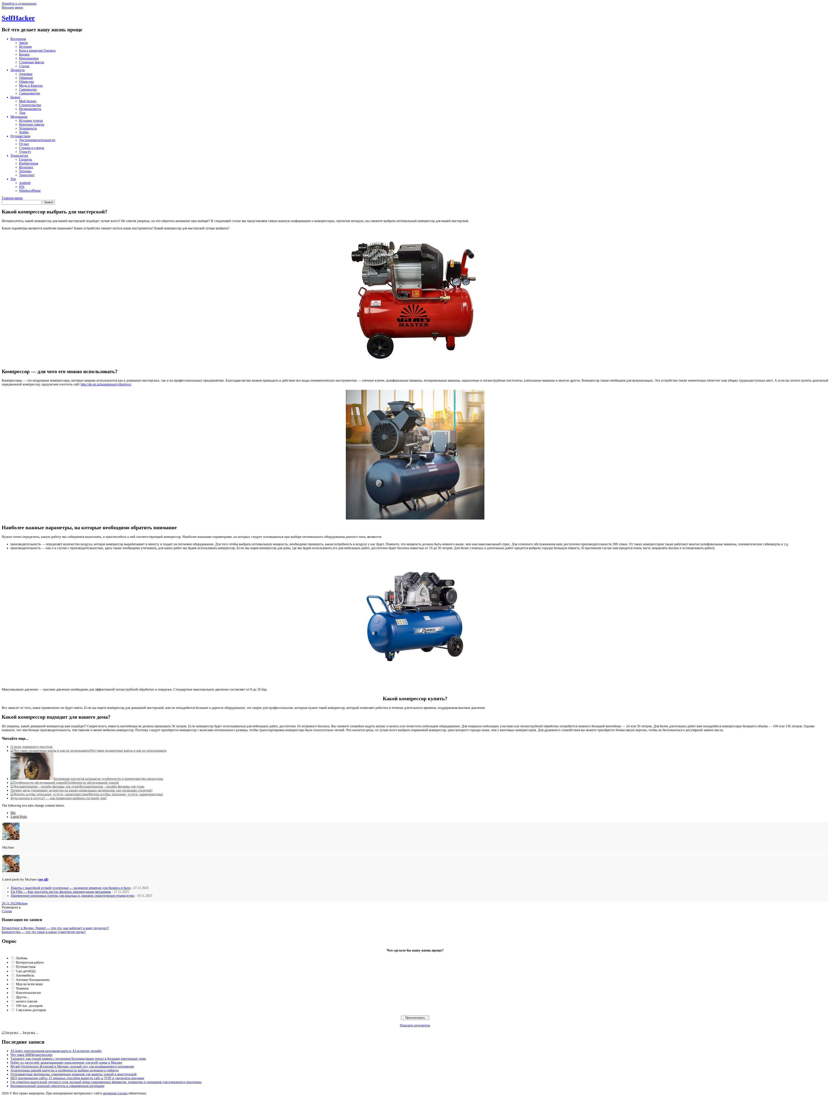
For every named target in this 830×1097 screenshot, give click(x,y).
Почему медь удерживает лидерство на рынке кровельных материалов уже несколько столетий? (82, 790)
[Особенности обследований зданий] (38, 782)
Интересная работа (30, 962)
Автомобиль (25, 975)
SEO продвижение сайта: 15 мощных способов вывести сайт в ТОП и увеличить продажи (77, 1078)
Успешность (28, 128)
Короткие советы (31, 124)
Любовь (21, 958)
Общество (26, 81)
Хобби (24, 132)
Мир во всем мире (29, 984)
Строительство (30, 105)
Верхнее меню (12, 7)
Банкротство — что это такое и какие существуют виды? (44, 932)
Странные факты (31, 62)
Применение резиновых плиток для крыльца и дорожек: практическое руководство (72, 895)
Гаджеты (25, 159)
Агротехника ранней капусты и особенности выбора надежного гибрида (64, 1070)
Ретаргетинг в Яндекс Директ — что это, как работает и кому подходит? (55, 928)
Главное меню (12, 198)
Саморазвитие (29, 93)
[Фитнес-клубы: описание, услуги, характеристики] (49, 794)
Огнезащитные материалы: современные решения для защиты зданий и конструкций (73, 1074)
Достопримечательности (37, 140)
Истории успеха (31, 120)
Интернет (26, 167)
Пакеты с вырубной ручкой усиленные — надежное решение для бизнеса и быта (71, 888)
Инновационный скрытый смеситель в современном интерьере (57, 1086)
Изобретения (28, 163)
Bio (13, 813)
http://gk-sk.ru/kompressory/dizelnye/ (106, 384)
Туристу (25, 152)
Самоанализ (28, 89)
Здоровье (25, 74)
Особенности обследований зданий (92, 782)
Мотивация (18, 116)
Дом (22, 113)
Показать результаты (415, 1025)
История (25, 46)
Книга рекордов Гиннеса (37, 50)
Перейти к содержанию (19, 3)
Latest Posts (19, 817)
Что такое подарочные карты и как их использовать (128, 750)
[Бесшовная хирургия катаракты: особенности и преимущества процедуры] (32, 778)
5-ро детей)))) (25, 971)
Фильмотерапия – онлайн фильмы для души (111, 786)
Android (24, 183)
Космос (24, 54)
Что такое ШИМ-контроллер (31, 1055)
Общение (26, 78)
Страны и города (31, 148)
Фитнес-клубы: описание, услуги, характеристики (125, 794)
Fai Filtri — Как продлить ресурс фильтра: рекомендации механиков (61, 892)
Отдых (24, 144)
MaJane (22, 903)
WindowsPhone (30, 190)
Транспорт (27, 175)
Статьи (24, 66)
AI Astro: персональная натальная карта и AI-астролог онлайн (56, 1051)
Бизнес (15, 97)
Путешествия (20, 136)
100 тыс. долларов (29, 1005)
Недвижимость (30, 109)
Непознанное (29, 58)
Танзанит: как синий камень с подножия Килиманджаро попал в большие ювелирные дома (78, 1058)
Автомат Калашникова (32, 980)
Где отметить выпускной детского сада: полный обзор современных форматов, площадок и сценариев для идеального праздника (105, 1082)
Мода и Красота (31, 85)
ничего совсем (26, 1001)
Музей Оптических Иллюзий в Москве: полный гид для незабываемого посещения (72, 1066)
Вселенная (18, 39)
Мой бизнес (28, 101)
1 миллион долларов (31, 1010)
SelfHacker (18, 18)
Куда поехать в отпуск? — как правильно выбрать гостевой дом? (59, 798)
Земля (23, 43)
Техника (25, 171)
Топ (13, 179)
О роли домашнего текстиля (31, 746)
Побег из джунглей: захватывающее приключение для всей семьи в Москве (66, 1062)
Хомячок (22, 988)
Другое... (22, 997)
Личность (17, 70)
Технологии (19, 155)
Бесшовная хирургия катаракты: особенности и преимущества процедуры (108, 778)
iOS (21, 187)
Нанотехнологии (28, 993)
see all (43, 879)
